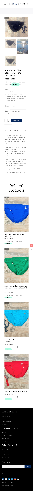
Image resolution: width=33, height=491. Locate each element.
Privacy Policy (6, 441)
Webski (11, 485)
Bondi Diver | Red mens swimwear (15, 392)
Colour (7, 106)
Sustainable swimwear (10, 100)
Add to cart (16, 120)
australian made (14, 96)
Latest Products (6, 421)
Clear (9, 114)
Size (6, 111)
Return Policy (5, 438)
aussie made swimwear (13, 94)
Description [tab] (8, 131)
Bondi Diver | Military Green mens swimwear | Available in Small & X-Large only (15, 288)
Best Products (6, 418)
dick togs (21, 96)
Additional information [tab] (21, 131)
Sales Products (6, 416)
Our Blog (4, 424)
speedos (21, 98)
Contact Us (5, 432)
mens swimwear (14, 98)
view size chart (8, 124)
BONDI (11, 91)
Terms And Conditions (8, 435)
